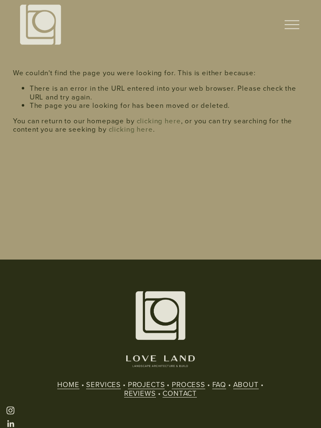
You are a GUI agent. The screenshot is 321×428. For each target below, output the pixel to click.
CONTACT (180, 393)
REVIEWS (140, 393)
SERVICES (103, 384)
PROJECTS (146, 384)
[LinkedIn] (10, 424)
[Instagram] (10, 410)
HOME (68, 384)
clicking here (159, 120)
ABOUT (246, 384)
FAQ (219, 384)
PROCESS (188, 384)
